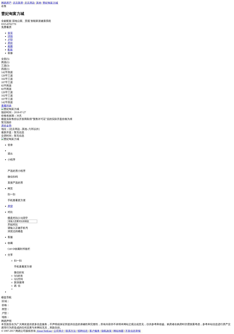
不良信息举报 (133, 331)
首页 (10, 33)
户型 (10, 39)
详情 (10, 36)
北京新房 (18, 2)
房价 (10, 43)
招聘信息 (83, 331)
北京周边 (30, 2)
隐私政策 (106, 331)
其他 (38, 2)
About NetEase (44, 331)
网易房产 (6, 2)
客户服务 (94, 331)
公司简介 (59, 331)
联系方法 (71, 331)
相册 (10, 46)
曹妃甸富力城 (50, 2)
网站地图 (118, 331)
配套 (10, 49)
